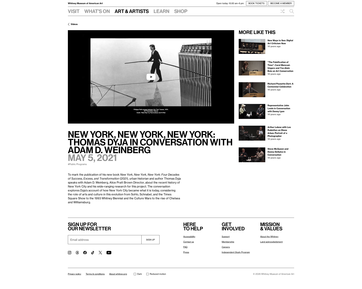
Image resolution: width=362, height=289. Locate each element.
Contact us (188, 241)
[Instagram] (70, 253)
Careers (226, 247)
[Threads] (77, 253)
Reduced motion (158, 274)
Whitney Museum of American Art (85, 3)
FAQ (185, 247)
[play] (151, 77)
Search (290, 11)
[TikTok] (92, 253)
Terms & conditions (95, 274)
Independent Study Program (236, 252)
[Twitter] (100, 253)
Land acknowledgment (271, 241)
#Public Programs (77, 164)
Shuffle (282, 11)
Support (226, 236)
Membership (228, 241)
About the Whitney (269, 236)
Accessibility (189, 236)
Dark (139, 274)
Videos (74, 24)
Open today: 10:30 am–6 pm (230, 3)
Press (186, 252)
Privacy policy (74, 274)
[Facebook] (85, 253)
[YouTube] (109, 253)
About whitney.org (118, 274)
